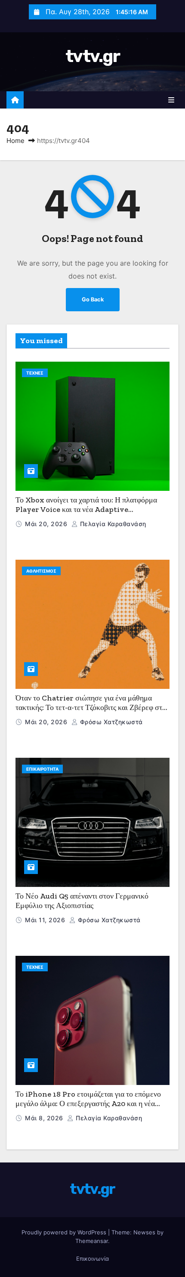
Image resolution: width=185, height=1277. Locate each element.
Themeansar (91, 1240)
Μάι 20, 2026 (47, 523)
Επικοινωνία (92, 1258)
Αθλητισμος (41, 570)
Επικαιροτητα (42, 769)
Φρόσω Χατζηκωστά (110, 721)
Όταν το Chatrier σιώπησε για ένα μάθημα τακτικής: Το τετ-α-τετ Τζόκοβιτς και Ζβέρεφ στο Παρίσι (90, 707)
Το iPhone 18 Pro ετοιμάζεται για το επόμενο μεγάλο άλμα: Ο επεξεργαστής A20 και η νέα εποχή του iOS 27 (88, 1103)
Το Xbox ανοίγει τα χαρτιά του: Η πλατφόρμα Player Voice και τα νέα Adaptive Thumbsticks (86, 509)
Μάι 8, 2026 (45, 1118)
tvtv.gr (92, 56)
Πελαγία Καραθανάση (112, 523)
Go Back (93, 299)
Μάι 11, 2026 (46, 920)
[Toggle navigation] (171, 100)
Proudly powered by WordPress (65, 1232)
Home (15, 140)
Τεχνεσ (34, 372)
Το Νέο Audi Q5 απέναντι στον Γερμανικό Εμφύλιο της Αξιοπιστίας (81, 901)
